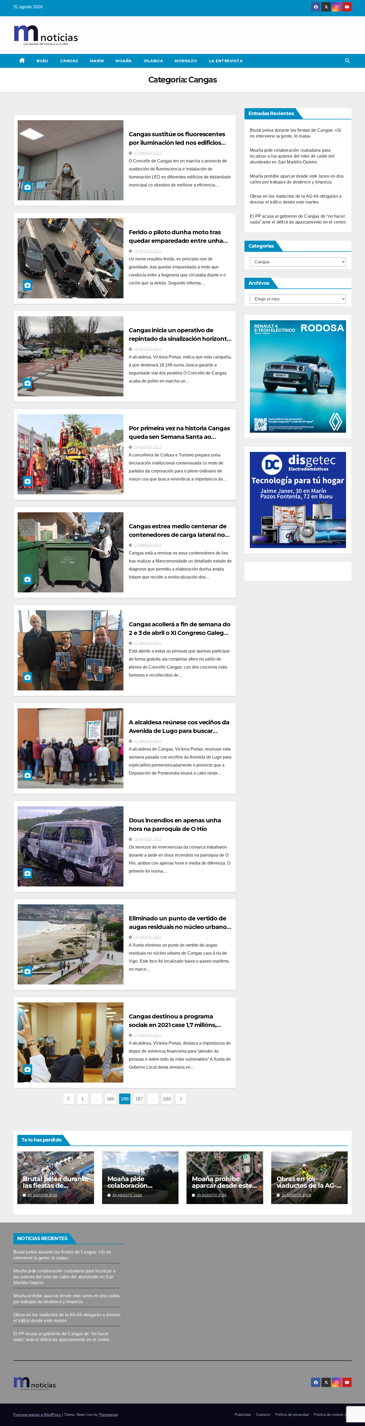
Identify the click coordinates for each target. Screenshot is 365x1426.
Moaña (123, 60)
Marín (97, 60)
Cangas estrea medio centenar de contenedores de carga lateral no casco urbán (177, 535)
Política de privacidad (292, 1415)
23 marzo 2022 (148, 545)
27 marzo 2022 (148, 153)
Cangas (69, 60)
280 (167, 1098)
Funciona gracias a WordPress (37, 1415)
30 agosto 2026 (42, 1195)
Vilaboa (153, 60)
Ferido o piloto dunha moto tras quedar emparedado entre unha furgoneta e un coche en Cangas (176, 241)
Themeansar (108, 1415)
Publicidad (243, 1415)
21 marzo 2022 (148, 741)
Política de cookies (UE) (333, 1415)
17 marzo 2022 (148, 1035)
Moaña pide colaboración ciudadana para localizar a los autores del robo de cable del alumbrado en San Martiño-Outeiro (292, 156)
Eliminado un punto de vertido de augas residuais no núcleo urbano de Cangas (178, 927)
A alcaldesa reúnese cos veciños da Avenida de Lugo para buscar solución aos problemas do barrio (179, 731)
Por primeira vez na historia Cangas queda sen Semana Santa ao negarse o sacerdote (179, 437)
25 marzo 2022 (148, 251)
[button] (347, 60)
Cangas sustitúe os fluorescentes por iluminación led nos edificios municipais (177, 143)
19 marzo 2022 (148, 839)
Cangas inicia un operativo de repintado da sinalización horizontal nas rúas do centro (180, 339)
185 (110, 1098)
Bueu (42, 60)
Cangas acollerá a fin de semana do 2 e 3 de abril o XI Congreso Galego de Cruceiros (179, 633)
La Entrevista (226, 60)
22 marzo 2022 (148, 643)
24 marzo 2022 (148, 447)
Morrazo (186, 60)
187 (139, 1098)
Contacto (263, 1415)
